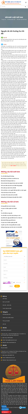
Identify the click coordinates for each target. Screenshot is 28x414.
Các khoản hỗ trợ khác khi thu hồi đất (9, 194)
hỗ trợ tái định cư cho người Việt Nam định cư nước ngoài (13, 190)
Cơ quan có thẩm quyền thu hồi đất (9, 208)
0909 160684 (13, 165)
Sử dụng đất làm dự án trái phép (8, 206)
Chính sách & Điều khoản (8, 317)
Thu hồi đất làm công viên (6, 213)
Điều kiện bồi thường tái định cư (8, 180)
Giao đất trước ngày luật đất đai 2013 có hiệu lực (11, 217)
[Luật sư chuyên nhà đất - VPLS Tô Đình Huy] (11, 2)
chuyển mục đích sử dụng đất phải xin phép (10, 224)
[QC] (14, 238)
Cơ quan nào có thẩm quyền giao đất (9, 222)
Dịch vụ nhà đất (6, 301)
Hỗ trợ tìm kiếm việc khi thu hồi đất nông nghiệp (11, 185)
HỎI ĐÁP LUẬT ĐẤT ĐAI (22, 19)
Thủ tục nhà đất (6, 320)
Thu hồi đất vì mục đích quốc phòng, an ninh (11, 215)
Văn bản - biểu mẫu (7, 305)
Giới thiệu (5, 298)
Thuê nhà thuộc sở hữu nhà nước (8, 192)
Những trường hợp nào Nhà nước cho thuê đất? (11, 227)
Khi (1, 210)
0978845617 (5, 412)
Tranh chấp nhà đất (7, 308)
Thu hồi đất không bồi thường (7, 176)
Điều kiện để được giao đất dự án (8, 220)
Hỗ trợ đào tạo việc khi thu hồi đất (8, 187)
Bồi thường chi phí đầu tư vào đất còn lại (10, 178)
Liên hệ (4, 324)
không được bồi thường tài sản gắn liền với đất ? (11, 197)
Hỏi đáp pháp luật (11, 19)
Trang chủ (3, 19)
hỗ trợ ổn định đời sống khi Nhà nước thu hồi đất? (12, 183)
